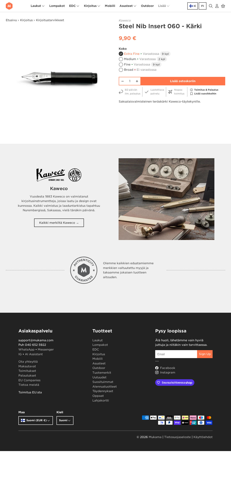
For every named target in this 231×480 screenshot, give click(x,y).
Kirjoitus (90, 6)
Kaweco (125, 20)
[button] (223, 6)
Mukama (155, 437)
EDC (72, 6)
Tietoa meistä (28, 384)
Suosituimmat (102, 382)
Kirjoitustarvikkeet (50, 20)
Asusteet (126, 6)
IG (20, 354)
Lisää (162, 6)
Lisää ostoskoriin (182, 81)
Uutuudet (99, 377)
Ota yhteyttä (28, 361)
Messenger (46, 349)
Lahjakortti (100, 400)
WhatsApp (26, 349)
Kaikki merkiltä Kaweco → (59, 222)
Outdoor (147, 6)
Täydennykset (102, 391)
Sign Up (205, 354)
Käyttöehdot (203, 437)
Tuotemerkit (101, 372)
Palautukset (27, 375)
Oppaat (98, 396)
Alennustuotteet (104, 386)
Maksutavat (27, 366)
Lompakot (57, 6)
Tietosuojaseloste (177, 437)
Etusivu (11, 20)
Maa (21, 412)
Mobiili (110, 6)
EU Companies (29, 380)
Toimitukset (27, 371)
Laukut (36, 6)
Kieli (59, 412)
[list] (59, 78)
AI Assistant (34, 354)
